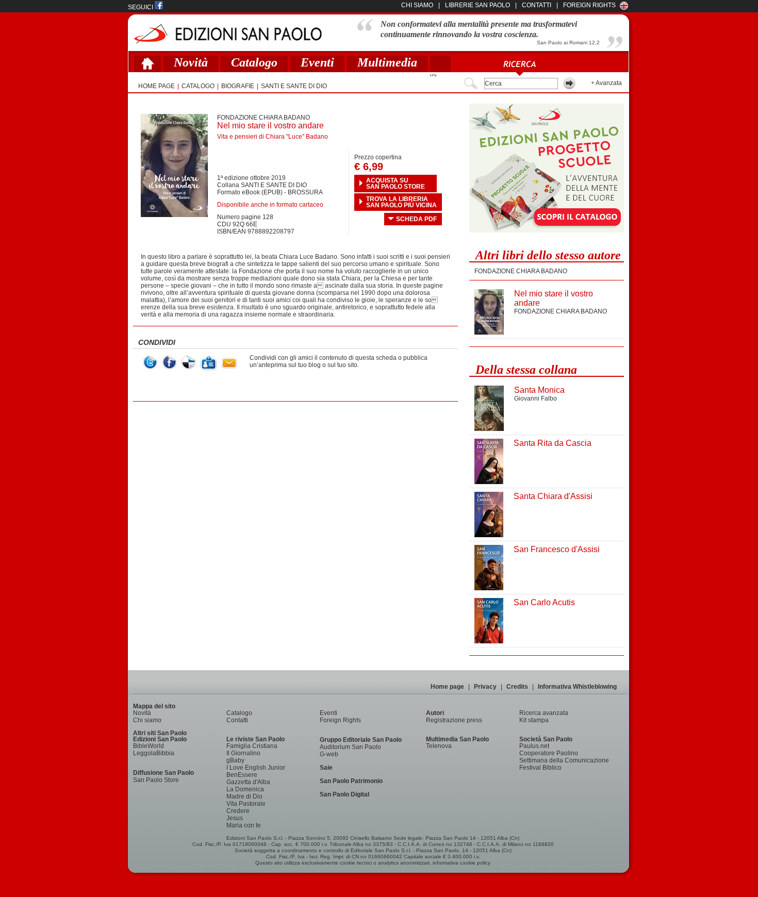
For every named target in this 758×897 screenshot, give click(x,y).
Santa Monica (539, 390)
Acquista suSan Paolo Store (395, 183)
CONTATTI (536, 5)
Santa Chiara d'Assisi (553, 496)
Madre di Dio (244, 796)
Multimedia (387, 62)
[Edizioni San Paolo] (227, 33)
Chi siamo (147, 720)
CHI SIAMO (417, 5)
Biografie (237, 86)
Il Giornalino (243, 753)
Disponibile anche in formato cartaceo (270, 204)
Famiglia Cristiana (251, 746)
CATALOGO (198, 86)
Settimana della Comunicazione (564, 760)
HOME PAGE (156, 86)
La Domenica (245, 789)
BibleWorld (148, 746)
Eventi (317, 62)
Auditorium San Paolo (350, 747)
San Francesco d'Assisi (557, 549)
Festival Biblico (540, 767)
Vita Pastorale (246, 803)
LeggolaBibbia (153, 753)
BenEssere (241, 774)
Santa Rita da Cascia (552, 443)
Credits (517, 686)
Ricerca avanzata (543, 713)
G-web (329, 754)
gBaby (235, 760)
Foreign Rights (589, 5)
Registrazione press (454, 720)
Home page (447, 686)
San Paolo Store (156, 780)
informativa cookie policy (461, 863)
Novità (191, 62)
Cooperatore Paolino (548, 753)
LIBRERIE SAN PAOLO (477, 5)
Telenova (439, 746)
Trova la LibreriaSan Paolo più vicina (401, 202)
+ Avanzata (606, 83)
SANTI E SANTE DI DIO (294, 86)
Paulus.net (534, 746)
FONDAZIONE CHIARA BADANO (263, 117)
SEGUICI (141, 7)
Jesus (234, 818)
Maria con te (243, 825)
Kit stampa (534, 720)
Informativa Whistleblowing (577, 686)
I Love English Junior (255, 767)
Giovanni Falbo (535, 398)
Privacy (485, 686)
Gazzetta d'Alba (248, 782)
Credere (238, 811)
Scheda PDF (416, 219)
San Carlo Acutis (544, 602)
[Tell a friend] (229, 363)
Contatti (237, 720)
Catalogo (254, 62)
